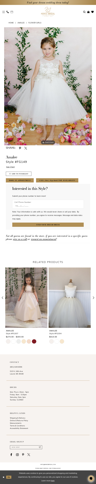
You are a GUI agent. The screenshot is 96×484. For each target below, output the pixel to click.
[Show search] (84, 12)
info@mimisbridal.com (48, 464)
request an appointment (43, 239)
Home (11, 23)
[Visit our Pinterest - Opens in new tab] (23, 454)
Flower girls (34, 23)
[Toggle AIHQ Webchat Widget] (91, 478)
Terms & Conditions (17, 426)
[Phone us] (8, 12)
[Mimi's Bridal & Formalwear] (48, 12)
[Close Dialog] (3, 477)
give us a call (20, 239)
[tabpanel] (48, 86)
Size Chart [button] (10, 167)
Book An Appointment (20, 180)
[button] (4, 12)
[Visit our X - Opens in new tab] (28, 454)
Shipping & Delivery (17, 418)
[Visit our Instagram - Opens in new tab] (17, 454)
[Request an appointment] (12, 12)
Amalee (21, 23)
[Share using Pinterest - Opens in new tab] (20, 148)
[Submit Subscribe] (39, 447)
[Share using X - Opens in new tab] (25, 148)
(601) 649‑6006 (16, 367)
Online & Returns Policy (19, 420)
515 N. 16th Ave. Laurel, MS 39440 (17, 373)
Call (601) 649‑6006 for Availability (57, 180)
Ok (9, 477)
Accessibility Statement (19, 428)
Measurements (15, 423)
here (52, 481)
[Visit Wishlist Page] (92, 12)
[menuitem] (4, 12)
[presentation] (26, 298)
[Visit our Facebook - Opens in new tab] (11, 454)
